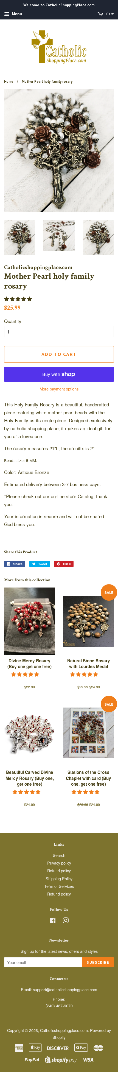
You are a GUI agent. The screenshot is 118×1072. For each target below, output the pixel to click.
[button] (18, 298)
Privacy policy (59, 863)
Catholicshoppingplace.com (64, 1030)
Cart (109, 14)
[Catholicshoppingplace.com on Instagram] (66, 921)
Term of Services (59, 886)
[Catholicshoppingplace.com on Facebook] (52, 921)
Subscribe (98, 962)
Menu (16, 13)
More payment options (59, 389)
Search (59, 855)
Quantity (12, 321)
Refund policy (59, 870)
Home (8, 81)
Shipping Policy (59, 878)
